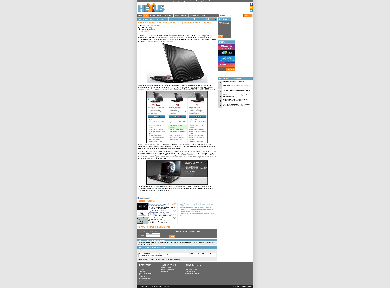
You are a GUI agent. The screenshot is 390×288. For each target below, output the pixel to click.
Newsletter (171, 269)
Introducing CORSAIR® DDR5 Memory (234, 81)
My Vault (144, 31)
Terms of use (142, 280)
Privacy (141, 282)
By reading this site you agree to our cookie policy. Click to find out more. (194, 1)
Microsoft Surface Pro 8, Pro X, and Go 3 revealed (195, 207)
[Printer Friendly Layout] (215, 19)
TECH (146, 15)
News (171, 19)
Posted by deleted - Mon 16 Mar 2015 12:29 (151, 240)
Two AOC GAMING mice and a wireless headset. (237, 90)
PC (166, 19)
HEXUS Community (193, 265)
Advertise (141, 269)
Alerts (166, 268)
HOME (140, 15)
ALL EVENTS (231, 69)
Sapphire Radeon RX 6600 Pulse (190, 211)
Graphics (160, 19)
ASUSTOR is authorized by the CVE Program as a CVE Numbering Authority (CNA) (236, 105)
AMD (142, 28)
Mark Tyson (143, 26)
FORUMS (203, 15)
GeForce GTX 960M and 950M (170, 37)
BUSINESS (160, 15)
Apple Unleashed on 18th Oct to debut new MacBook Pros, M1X (196, 204)
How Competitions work (145, 273)
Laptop (152, 19)
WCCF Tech (153, 151)
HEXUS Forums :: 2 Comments (153, 227)
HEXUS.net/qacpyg (150, 29)
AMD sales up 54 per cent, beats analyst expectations (196, 209)
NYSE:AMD (148, 28)
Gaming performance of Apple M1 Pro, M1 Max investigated (158, 204)
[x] (217, 1)
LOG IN (220, 36)
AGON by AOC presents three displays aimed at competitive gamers (237, 95)
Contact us (142, 271)
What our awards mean (145, 278)
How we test (142, 275)
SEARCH (247, 15)
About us (141, 268)
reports (148, 85)
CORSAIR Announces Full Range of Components (237, 85)
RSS (162, 268)
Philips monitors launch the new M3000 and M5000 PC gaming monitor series (235, 100)
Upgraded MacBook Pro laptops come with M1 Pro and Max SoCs (158, 211)
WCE (159, 188)
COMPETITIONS (194, 15)
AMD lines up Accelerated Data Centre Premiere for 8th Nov (197, 214)
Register (193, 231)
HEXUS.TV (184, 15)
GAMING (152, 15)
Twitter (170, 268)
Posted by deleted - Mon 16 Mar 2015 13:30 (151, 247)
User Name (142, 233)
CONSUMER (168, 15)
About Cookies (143, 276)
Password (141, 235)
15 (173, 218)
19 (173, 204)
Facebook (164, 269)
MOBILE (177, 15)
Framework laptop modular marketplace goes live (156, 218)
